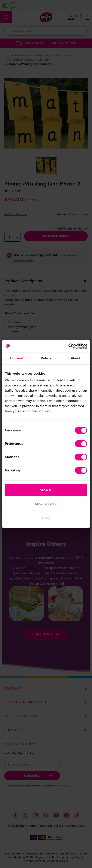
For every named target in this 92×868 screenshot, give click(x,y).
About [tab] (75, 358)
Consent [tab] (16, 358)
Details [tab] (46, 358)
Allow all (46, 490)
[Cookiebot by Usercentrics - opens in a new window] (68, 346)
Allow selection (46, 504)
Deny (46, 518)
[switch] (81, 443)
